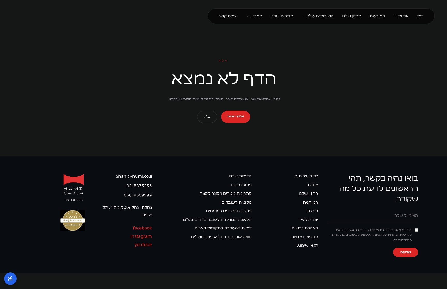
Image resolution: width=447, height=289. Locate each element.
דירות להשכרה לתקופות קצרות (223, 228)
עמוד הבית (235, 116)
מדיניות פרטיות (304, 237)
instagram (141, 236)
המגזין (256, 16)
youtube (143, 244)
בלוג (207, 116)
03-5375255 (139, 185)
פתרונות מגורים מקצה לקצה (226, 193)
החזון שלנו (351, 16)
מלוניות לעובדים (237, 202)
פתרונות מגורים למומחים (229, 211)
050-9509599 (138, 195)
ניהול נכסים (241, 185)
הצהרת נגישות (304, 228)
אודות (403, 16)
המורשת (377, 16)
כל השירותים (306, 176)
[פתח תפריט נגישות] (10, 278)
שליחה (405, 252)
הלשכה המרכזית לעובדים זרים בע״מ (217, 219)
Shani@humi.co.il (134, 176)
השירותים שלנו (320, 16)
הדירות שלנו (282, 16)
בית (420, 16)
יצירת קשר (228, 16)
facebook (142, 228)
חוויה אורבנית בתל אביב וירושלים (221, 237)
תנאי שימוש (307, 245)
